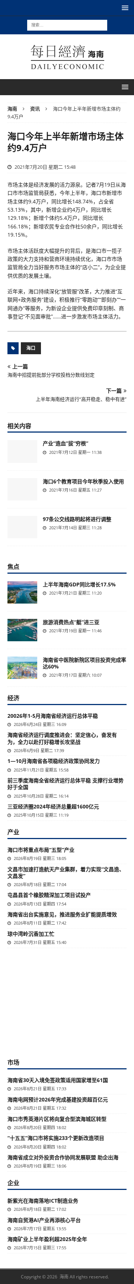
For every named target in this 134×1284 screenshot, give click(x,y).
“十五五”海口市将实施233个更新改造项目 (55, 1137)
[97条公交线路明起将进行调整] (22, 527)
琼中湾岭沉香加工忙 (30, 933)
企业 (13, 1183)
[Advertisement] (67, 1002)
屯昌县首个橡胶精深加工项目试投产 (49, 894)
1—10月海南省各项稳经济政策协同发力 (53, 760)
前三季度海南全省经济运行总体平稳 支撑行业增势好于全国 (65, 784)
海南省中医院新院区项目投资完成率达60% (84, 663)
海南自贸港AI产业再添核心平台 (44, 1220)
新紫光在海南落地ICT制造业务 (42, 1200)
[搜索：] (67, 24)
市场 (13, 1062)
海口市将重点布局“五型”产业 (40, 849)
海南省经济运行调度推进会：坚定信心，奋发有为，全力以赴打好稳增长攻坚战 (62, 738)
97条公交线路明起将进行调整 (77, 519)
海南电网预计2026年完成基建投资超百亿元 (57, 1099)
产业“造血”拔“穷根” (65, 443)
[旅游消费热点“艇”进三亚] (22, 630)
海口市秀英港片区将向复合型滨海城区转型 (56, 1118)
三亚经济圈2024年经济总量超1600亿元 (53, 806)
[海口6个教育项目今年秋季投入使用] (22, 489)
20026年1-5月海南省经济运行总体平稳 (52, 715)
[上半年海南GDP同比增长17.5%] (22, 592)
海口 (30, 348)
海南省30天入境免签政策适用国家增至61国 (57, 1080)
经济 (13, 698)
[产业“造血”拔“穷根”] (22, 451)
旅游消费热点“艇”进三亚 (71, 622)
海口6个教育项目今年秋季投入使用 (83, 481)
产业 (13, 832)
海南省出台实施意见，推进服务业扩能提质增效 (62, 914)
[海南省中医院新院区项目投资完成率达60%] (22, 668)
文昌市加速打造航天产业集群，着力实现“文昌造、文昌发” (65, 872)
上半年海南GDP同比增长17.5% (79, 584)
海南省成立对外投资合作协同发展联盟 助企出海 (62, 1157)
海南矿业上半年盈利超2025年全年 (47, 1239)
